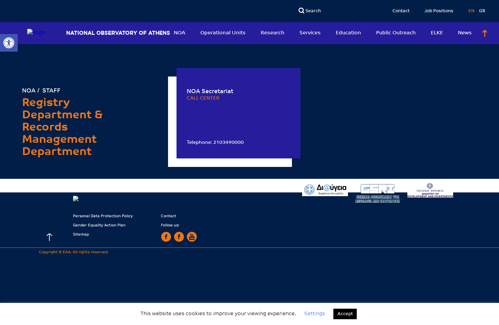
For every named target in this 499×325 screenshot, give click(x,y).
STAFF (51, 91)
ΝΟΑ (29, 91)
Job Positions (438, 11)
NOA (179, 33)
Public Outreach (396, 33)
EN (472, 11)
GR (482, 11)
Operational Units (223, 33)
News (465, 33)
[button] (9, 43)
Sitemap (81, 235)
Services (310, 33)
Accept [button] (345, 314)
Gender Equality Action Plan (99, 225)
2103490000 (228, 142)
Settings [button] (314, 314)
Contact (400, 11)
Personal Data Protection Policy (103, 216)
